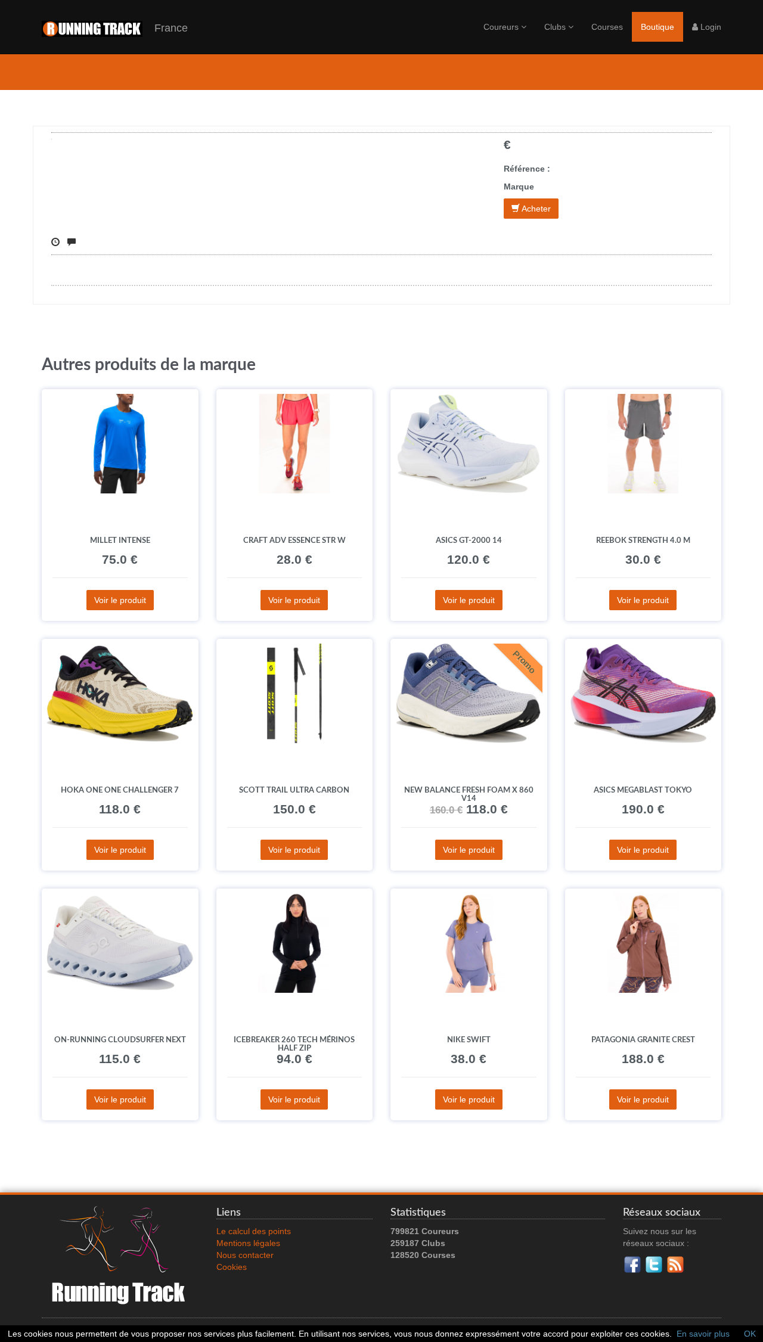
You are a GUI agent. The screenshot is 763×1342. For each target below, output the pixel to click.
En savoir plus (703, 1333)
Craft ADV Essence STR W (294, 540)
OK (750, 1333)
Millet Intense (120, 540)
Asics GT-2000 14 (469, 540)
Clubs (556, 27)
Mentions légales (248, 1243)
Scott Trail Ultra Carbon (294, 790)
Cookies (231, 1267)
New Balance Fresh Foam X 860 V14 (469, 794)
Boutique (657, 27)
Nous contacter (245, 1255)
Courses (607, 27)
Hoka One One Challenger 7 (120, 790)
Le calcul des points (253, 1231)
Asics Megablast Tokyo (643, 790)
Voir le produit (120, 600)
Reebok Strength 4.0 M (643, 540)
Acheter (535, 208)
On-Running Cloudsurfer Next (120, 1039)
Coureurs (502, 27)
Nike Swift (469, 1039)
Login (709, 27)
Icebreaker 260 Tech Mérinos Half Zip (294, 1044)
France (165, 28)
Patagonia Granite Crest (643, 1039)
